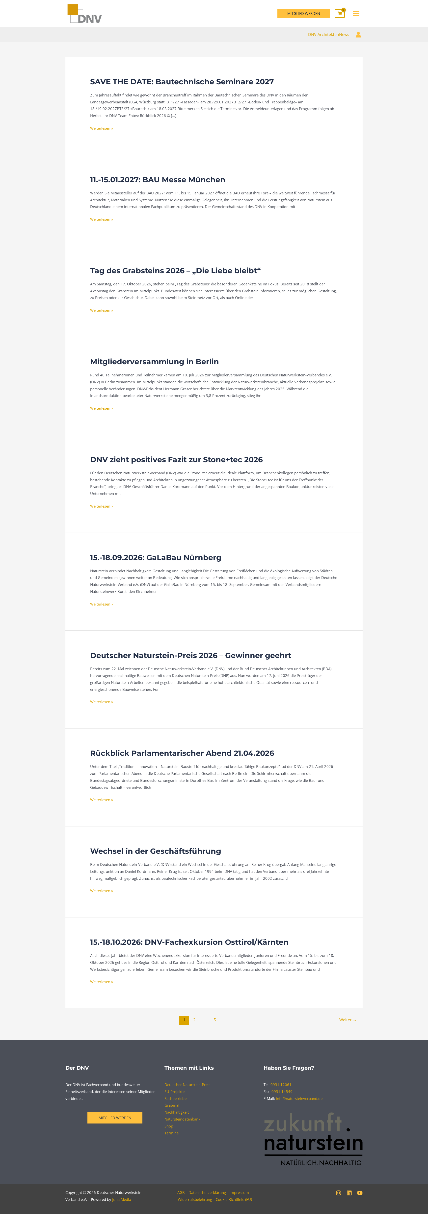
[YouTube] (360, 1193)
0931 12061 (281, 1084)
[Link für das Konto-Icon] (358, 35)
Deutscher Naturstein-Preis (187, 1084)
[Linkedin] (349, 1193)
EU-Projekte (174, 1091)
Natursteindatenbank (182, 1119)
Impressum (239, 1192)
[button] (303, 13)
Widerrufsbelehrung (195, 1199)
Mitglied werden (115, 1117)
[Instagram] (338, 1193)
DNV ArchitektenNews (328, 34)
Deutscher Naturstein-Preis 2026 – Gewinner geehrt (190, 655)
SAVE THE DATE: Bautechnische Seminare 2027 (182, 81)
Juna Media (121, 1199)
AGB (181, 1192)
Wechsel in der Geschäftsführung (155, 851)
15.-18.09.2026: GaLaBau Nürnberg (155, 557)
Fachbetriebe (175, 1098)
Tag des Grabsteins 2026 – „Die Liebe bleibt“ (175, 270)
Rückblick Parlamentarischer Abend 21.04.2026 (182, 753)
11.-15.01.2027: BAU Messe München (157, 179)
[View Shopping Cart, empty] (340, 13)
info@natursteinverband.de (299, 1098)
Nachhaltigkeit (176, 1112)
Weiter (348, 1020)
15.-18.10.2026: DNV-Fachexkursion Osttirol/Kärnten (189, 942)
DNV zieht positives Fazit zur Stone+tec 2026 (176, 459)
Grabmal (171, 1105)
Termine (171, 1132)
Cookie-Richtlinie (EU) (234, 1199)
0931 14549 (282, 1091)
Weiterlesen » (101, 128)
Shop (168, 1125)
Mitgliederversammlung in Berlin (154, 361)
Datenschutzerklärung (207, 1192)
